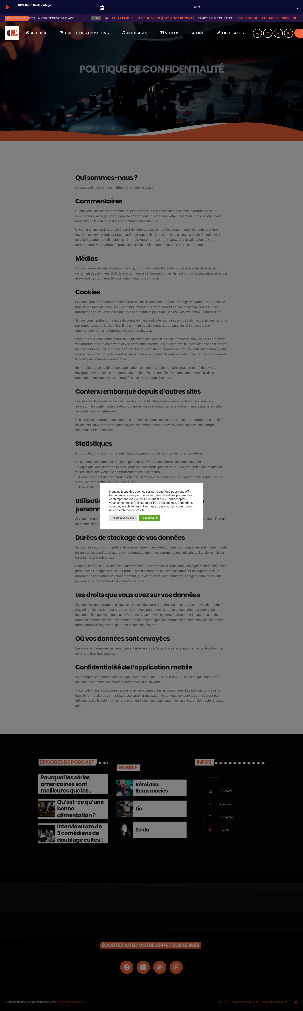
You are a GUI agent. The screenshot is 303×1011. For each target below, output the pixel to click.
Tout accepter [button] (149, 517)
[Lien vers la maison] (12, 33)
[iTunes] (294, 18)
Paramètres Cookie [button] (123, 517)
